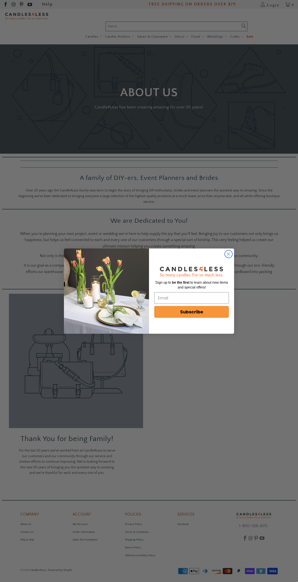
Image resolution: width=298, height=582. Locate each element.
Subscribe (191, 312)
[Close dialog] (228, 254)
